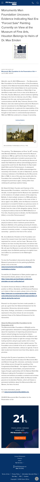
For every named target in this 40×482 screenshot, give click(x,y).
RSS (20, 476)
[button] (20, 51)
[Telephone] (33, 3)
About (19, 460)
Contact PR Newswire (19, 456)
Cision (23, 479)
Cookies (26, 476)
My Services (19, 463)
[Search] (37, 3)
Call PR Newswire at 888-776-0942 (20, 467)
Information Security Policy (29, 474)
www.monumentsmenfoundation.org (16, 392)
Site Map (14, 476)
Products (20, 458)
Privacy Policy (16, 474)
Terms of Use (5, 474)
